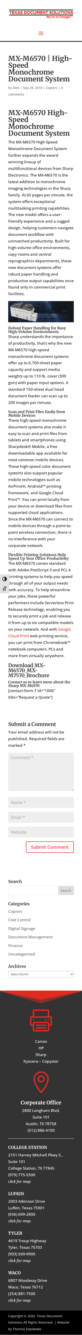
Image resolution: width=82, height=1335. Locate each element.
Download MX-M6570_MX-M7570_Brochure (28, 670)
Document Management (30, 936)
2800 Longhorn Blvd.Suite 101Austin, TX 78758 (41, 1117)
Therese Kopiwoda (27, 1329)
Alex (16, 88)
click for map (19, 1300)
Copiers (52, 88)
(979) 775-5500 (21, 1174)
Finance (15, 945)
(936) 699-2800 (21, 1214)
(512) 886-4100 (41, 1130)
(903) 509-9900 (21, 1254)
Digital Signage (21, 928)
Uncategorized (21, 954)
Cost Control (19, 919)
